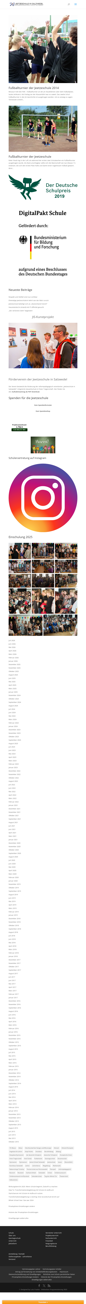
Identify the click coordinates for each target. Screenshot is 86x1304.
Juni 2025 (12, 678)
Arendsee (39, 1151)
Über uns (12, 1235)
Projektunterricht (52, 1235)
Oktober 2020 (14, 850)
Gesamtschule (62, 1159)
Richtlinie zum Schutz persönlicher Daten (59, 1274)
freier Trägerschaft (15, 1159)
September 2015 (15, 1046)
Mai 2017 (12, 984)
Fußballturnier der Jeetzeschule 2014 (34, 88)
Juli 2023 (12, 747)
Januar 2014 (13, 1111)
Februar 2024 (14, 723)
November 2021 (14, 812)
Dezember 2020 (14, 843)
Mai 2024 (12, 716)
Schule (50, 1173)
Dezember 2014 (14, 1073)
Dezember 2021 (14, 809)
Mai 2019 (12, 901)
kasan (60, 1162)
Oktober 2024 (14, 699)
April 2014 (12, 1101)
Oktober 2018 (14, 925)
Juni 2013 (12, 1135)
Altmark (56, 1148)
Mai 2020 (12, 867)
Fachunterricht (51, 1238)
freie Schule (28, 1159)
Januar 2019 (13, 915)
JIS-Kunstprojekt (43, 317)
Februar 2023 (14, 764)
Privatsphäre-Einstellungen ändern (22, 1206)
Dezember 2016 (14, 1001)
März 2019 (12, 908)
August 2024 (13, 706)
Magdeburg (46, 1166)
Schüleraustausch (60, 1173)
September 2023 (15, 740)
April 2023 (12, 757)
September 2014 (15, 1083)
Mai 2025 (12, 682)
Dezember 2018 (14, 918)
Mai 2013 (12, 1138)
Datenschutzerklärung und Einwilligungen (25, 1274)
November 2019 (14, 884)
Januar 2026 (13, 661)
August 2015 (13, 1049)
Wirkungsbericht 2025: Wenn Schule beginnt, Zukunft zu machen (33, 1186)
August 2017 (13, 973)
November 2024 (14, 695)
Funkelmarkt (38, 1159)
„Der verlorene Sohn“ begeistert (20, 311)
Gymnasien (13, 1162)
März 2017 (12, 991)
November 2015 (14, 1039)
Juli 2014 (12, 1090)
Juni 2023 (12, 750)
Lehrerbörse (36, 1166)
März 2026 (12, 654)
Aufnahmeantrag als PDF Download (25, 392)
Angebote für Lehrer (16, 1151)
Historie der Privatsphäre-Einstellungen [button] (56, 1277)
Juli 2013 (12, 1131)
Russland (20, 1173)
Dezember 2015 (14, 1035)
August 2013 (13, 1128)
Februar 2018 (14, 953)
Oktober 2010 (14, 1142)
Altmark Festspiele (67, 1148)
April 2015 (12, 1059)
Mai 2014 (12, 1097)
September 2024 (15, 702)
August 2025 (13, 675)
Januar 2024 (13, 726)
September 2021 (15, 819)
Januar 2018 (13, 956)
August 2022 (13, 781)
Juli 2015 (12, 1052)
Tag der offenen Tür (50, 1176)
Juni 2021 (12, 829)
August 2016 (13, 1011)
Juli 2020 (12, 860)
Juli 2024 (12, 709)
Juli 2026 (12, 640)
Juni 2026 (12, 644)
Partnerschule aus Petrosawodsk (37, 1169)
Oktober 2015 (14, 1042)
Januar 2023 (13, 767)
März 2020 (12, 874)
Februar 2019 (14, 912)
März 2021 (12, 836)
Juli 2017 (12, 977)
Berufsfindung (48, 1151)
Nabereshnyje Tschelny (17, 1169)
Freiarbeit (49, 1241)
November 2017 (14, 963)
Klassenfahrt (68, 1162)
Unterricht (12, 1241)
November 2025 (14, 668)
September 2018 (15, 929)
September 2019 (15, 891)
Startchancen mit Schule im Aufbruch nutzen (26, 1193)
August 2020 (13, 857)
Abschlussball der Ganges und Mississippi (38, 1148)
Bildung (58, 1151)
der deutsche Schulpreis (33, 1155)
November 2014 (14, 1076)
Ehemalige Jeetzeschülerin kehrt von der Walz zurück (28, 300)
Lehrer (27, 1166)
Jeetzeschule (51, 1162)
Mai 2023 (12, 754)
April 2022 (12, 795)
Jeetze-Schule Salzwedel (37, 1162)
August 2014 (13, 1087)
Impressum (64, 1272)
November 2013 (14, 1118)
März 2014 (12, 1104)
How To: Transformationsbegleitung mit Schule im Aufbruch (31, 1190)
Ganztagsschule (50, 1159)
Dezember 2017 (14, 960)
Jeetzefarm (13, 1243)
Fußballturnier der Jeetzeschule (30, 157)
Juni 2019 (12, 898)
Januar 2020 (13, 881)
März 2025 (12, 688)
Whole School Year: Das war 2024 (21, 1200)
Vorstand (12, 1259)
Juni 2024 (12, 712)
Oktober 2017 (14, 967)
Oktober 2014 (14, 1080)
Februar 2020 (14, 877)
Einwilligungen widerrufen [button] (42, 1280)
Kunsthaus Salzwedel (16, 1166)
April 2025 (12, 685)
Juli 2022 (12, 785)
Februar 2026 (14, 658)
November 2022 (14, 774)
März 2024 (12, 719)
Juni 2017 (12, 980)
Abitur (20, 1148)
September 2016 (15, 1008)
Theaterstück (64, 1176)
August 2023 (13, 743)
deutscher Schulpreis (50, 1155)
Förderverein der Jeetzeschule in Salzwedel (38, 379)
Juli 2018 (12, 936)
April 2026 (12, 651)
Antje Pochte (29, 1151)
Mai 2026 (12, 647)
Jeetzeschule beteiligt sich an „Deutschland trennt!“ (28, 304)
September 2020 (15, 853)
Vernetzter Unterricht (54, 1233)
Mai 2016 (12, 1018)
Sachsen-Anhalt (31, 1173)
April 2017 (12, 987)
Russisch (12, 1173)
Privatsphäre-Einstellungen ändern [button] (25, 1277)
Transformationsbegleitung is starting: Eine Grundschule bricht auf (34, 1197)
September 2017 (15, 970)
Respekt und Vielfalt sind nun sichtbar (23, 297)
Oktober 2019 (14, 888)
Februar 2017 (14, 994)
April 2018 (12, 946)
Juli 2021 (12, 826)
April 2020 (12, 870)
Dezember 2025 (14, 664)
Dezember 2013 (14, 1114)
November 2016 (14, 1004)
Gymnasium (23, 1162)
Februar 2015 (14, 1066)
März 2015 (12, 1063)
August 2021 (13, 822)
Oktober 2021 (14, 815)
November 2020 (14, 846)
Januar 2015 (13, 1070)
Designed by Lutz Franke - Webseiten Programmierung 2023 (44, 1289)
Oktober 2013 (14, 1121)
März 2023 (12, 761)
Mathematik (56, 1166)
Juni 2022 (12, 788)
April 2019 (12, 905)
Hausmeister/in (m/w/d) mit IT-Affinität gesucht (26, 307)
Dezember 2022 (14, 771)
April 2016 (12, 1021)
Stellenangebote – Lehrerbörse (20, 1257)
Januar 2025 (13, 692)
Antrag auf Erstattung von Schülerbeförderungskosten (36, 1272)
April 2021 (12, 833)
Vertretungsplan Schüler (52, 1269)
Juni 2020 (12, 864)
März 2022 (12, 798)
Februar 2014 (14, 1107)
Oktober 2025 (14, 671)
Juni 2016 (12, 1015)
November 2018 (14, 922)
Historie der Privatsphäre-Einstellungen (23, 1212)
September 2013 (15, 1124)
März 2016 (12, 1025)
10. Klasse (13, 1148)
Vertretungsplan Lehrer (31, 1269)
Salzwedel (42, 1173)
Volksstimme (13, 1180)
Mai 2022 (12, 791)
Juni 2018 (12, 939)
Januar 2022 (13, 805)
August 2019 (13, 894)
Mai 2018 (12, 943)
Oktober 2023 (14, 737)
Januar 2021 (13, 840)
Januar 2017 (13, 998)
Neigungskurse (51, 1243)
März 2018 (12, 949)
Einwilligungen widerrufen (19, 1218)
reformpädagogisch (64, 1169)
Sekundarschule (37, 1176)
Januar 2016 (13, 1032)
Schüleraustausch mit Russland (19, 1176)
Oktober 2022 (14, 778)
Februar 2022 (14, 802)
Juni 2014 (12, 1094)
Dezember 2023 (14, 730)
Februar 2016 (14, 1028)
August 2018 (13, 932)
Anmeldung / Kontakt (17, 1254)
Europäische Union (66, 1155)
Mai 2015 (12, 1056)
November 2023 (14, 733)
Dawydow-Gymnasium (17, 1155)
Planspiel (53, 1169)
